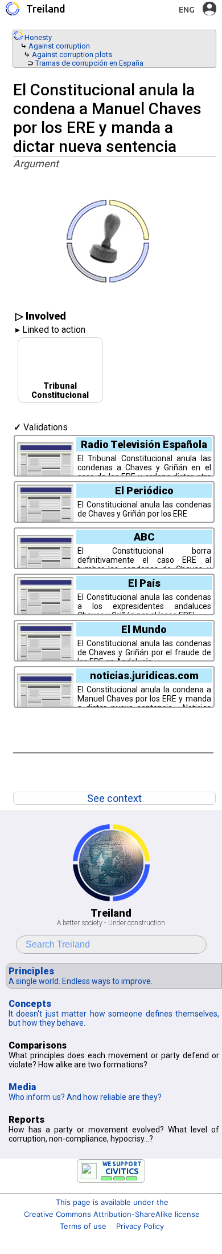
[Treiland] (12, 8)
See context (114, 798)
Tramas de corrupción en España (89, 63)
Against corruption (59, 46)
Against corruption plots (72, 54)
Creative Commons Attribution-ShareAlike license (112, 1214)
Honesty (38, 37)
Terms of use (83, 1226)
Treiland (45, 8)
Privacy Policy (140, 1226)
